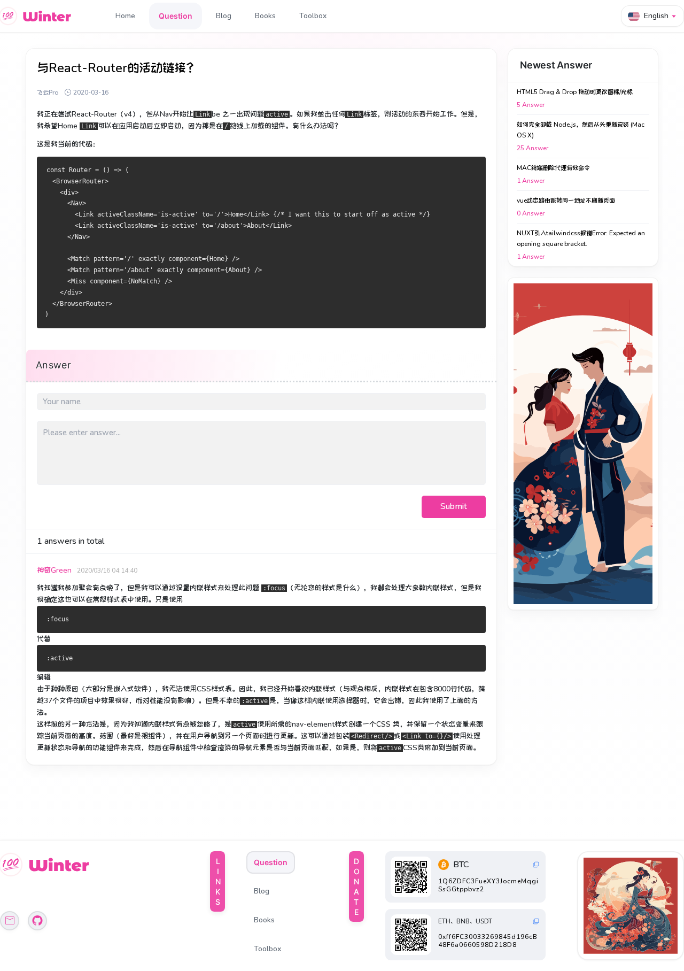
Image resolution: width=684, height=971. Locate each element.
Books (265, 16)
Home (125, 16)
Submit (453, 506)
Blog (223, 16)
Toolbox (313, 16)
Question (175, 15)
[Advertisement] (583, 443)
